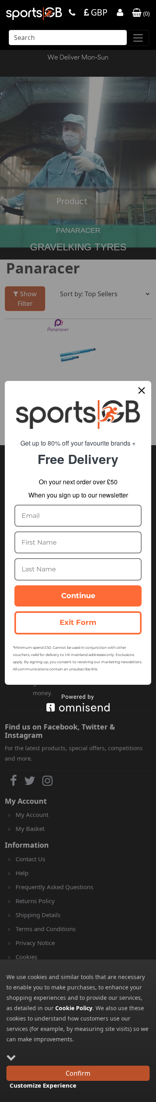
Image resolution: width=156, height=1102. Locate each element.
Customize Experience (43, 1085)
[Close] (141, 390)
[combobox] (68, 40)
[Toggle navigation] (138, 38)
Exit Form (78, 622)
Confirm (78, 1073)
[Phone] (72, 13)
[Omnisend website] (78, 703)
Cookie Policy (73, 1008)
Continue (78, 595)
